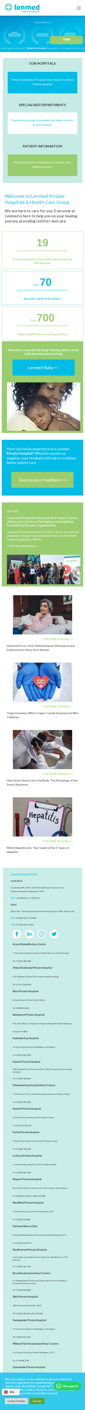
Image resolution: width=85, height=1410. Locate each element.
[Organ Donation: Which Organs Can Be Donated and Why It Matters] (42, 682)
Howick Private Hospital (27, 1108)
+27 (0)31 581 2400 (23, 961)
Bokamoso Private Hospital (28, 1014)
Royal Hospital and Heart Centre (31, 1273)
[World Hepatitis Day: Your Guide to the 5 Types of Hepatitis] (42, 816)
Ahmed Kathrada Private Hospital (32, 967)
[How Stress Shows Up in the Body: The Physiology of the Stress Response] (42, 749)
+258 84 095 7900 (23, 1196)
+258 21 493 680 (38, 1196)
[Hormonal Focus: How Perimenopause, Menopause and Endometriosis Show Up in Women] (42, 614)
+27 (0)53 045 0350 (23, 1290)
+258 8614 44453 (22, 1008)
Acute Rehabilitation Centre (29, 944)
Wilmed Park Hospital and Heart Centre (36, 1343)
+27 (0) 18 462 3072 (23, 1243)
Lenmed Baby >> (43, 367)
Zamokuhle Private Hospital (29, 1367)
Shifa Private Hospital (25, 1296)
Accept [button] (37, 1401)
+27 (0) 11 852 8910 (23, 985)
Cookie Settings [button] (16, 1401)
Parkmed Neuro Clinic (25, 1226)
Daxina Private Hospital (26, 1061)
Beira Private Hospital (25, 991)
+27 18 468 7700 (22, 1360)
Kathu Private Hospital (26, 1132)
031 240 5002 (37, 1313)
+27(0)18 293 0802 (23, 1220)
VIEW (66, 39)
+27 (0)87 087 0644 (23, 1079)
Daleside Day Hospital (26, 1038)
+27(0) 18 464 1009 (23, 1055)
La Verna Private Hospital (27, 1155)
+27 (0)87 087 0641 (23, 1313)
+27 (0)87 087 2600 (23, 1173)
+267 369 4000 (21, 1032)
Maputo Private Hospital (27, 1179)
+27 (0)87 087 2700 (23, 1266)
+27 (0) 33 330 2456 (23, 1126)
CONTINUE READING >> (23, 546)
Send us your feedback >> (42, 479)
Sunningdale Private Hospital (29, 1320)
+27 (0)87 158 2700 (23, 1149)
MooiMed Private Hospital (28, 1202)
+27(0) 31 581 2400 (23, 1102)
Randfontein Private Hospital (30, 1249)
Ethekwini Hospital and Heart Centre (34, 1085)
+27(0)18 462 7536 (23, 1337)
